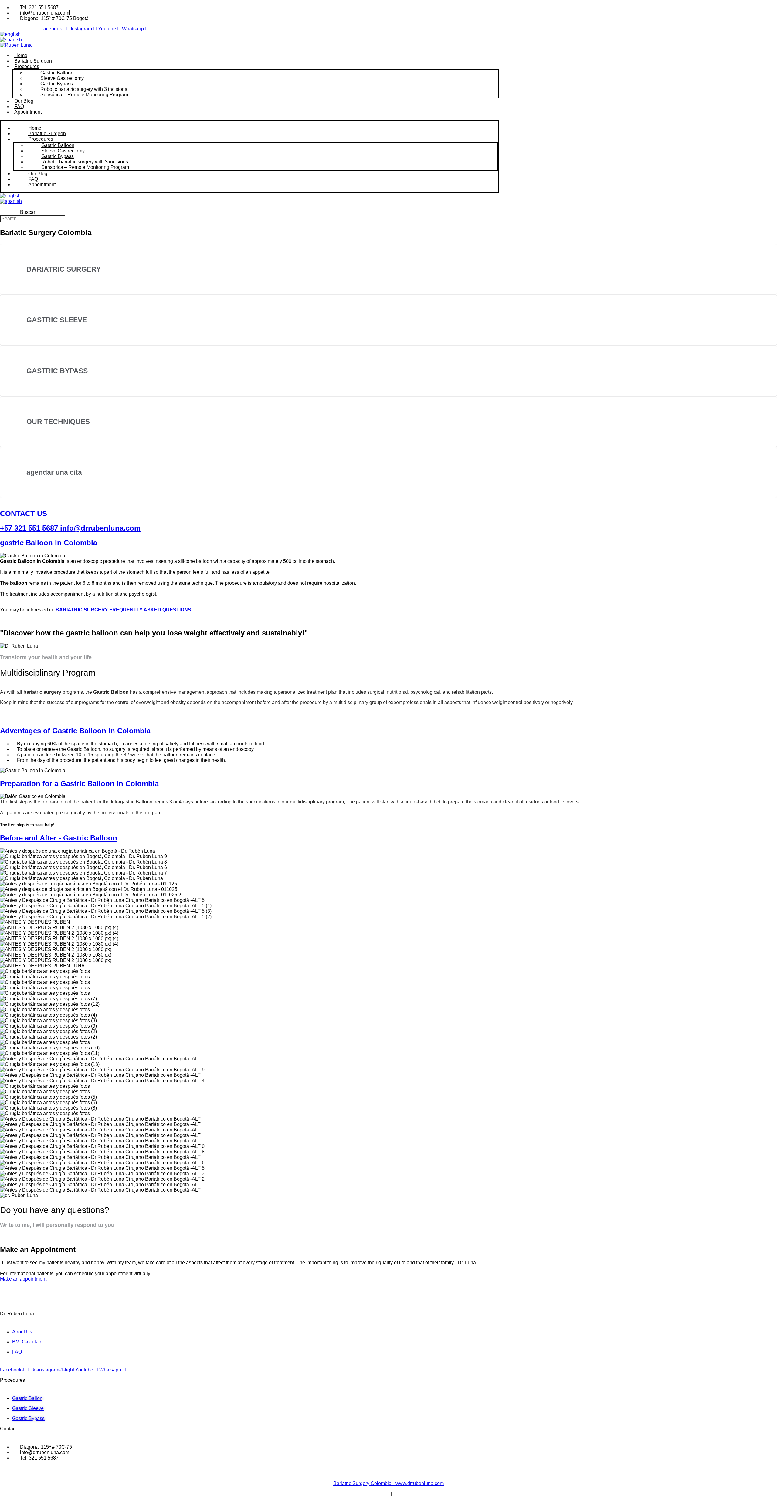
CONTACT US (23, 513)
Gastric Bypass (56, 83)
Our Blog (23, 101)
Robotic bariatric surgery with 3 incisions (83, 89)
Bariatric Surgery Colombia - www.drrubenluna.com (388, 1483)
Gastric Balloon (56, 72)
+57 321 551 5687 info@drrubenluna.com (70, 528)
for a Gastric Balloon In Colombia (79, 783)
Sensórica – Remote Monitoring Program (84, 94)
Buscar (27, 212)
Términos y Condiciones (363, 1493)
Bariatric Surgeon (33, 60)
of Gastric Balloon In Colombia (75, 731)
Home (20, 55)
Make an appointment (23, 1279)
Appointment (28, 112)
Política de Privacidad (416, 1493)
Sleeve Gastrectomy (62, 78)
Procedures (26, 66)
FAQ (19, 106)
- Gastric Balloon (58, 838)
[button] (27, 207)
